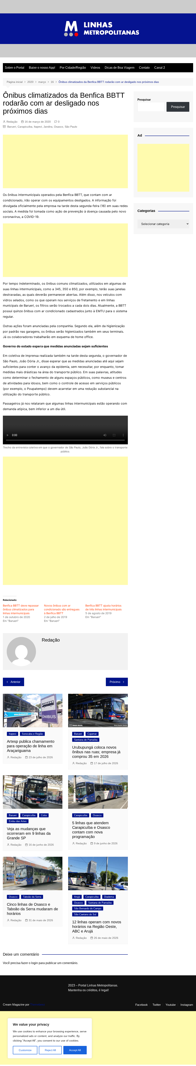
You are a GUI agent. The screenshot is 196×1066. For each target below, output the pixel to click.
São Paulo (71, 126)
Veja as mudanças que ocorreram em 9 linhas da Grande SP (29, 833)
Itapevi (38, 126)
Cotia (44, 815)
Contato (144, 67)
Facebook (141, 1004)
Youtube (171, 1004)
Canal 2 (159, 67)
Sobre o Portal (14, 67)
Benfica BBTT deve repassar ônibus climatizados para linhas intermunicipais (21, 609)
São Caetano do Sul (85, 914)
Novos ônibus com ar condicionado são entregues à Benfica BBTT (61, 609)
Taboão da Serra (32, 896)
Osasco (58, 126)
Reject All (50, 1050)
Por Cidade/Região (73, 67)
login (34, 963)
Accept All (75, 1050)
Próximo (115, 681)
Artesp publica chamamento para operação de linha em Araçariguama (30, 746)
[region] (50, 1038)
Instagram (186, 1004)
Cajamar (92, 733)
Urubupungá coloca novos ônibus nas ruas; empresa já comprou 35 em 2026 (96, 752)
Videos (95, 67)
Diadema (109, 896)
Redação (12, 121)
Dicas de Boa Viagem (119, 67)
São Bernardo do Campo (87, 908)
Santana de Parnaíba (85, 739)
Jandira (47, 126)
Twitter (157, 1004)
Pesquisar (144, 99)
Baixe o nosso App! (42, 67)
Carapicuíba (25, 126)
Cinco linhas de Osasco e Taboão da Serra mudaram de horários (32, 909)
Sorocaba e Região (32, 733)
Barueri (11, 126)
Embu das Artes (18, 821)
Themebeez (37, 1004)
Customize (25, 1050)
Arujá (77, 896)
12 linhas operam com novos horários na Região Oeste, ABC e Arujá (96, 926)
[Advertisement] (65, 161)
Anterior (15, 681)
